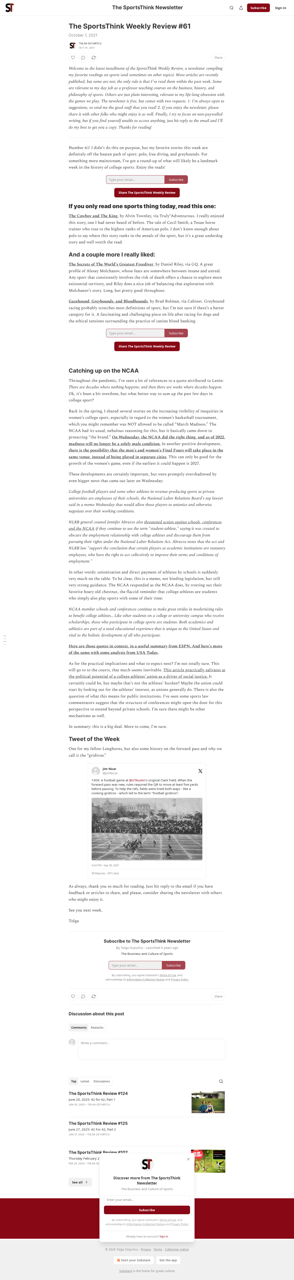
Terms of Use (167, 1220)
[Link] (62, 206)
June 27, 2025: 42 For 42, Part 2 (92, 1129)
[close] (188, 1159)
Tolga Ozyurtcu (90, 43)
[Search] (231, 7)
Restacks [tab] (97, 1028)
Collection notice (177, 1249)
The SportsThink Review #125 (98, 1123)
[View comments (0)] (83, 57)
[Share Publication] (241, 7)
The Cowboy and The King (93, 216)
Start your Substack (135, 1260)
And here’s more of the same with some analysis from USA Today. (145, 649)
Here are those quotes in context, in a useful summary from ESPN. (130, 646)
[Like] (73, 57)
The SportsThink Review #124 (98, 1093)
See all (77, 1182)
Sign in (280, 8)
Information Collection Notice (146, 1224)
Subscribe (258, 8)
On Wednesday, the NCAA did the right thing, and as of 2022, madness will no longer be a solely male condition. (147, 440)
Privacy (146, 1249)
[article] (147, 1102)
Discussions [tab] (102, 1081)
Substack (125, 1271)
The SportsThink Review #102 (98, 1152)
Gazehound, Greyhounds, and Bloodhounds (108, 301)
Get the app (168, 1260)
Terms (157, 1249)
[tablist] (87, 1027)
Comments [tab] (79, 1028)
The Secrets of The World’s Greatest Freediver (111, 264)
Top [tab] (73, 1081)
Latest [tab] (84, 1081)
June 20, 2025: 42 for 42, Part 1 (92, 1099)
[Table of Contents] (5, 640)
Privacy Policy (179, 1224)
